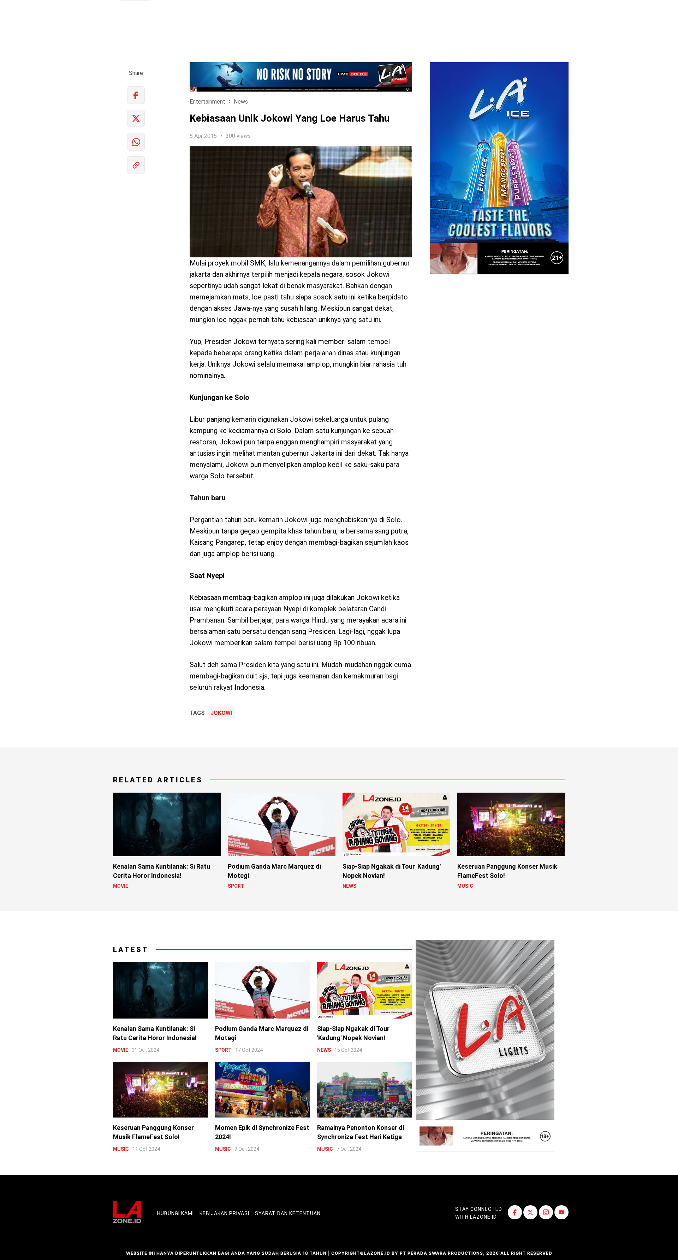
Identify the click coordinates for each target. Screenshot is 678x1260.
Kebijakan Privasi (224, 1213)
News (241, 101)
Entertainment (207, 101)
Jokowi (221, 713)
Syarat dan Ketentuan (288, 1213)
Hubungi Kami (175, 1213)
